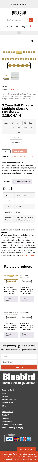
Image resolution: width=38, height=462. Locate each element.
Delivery (5, 396)
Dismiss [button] (33, 459)
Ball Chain (14, 89)
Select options (8, 299)
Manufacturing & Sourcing (12, 424)
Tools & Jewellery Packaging (12, 428)
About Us (5, 418)
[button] (19, 32)
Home (4, 94)
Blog (4, 406)
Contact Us (6, 415)
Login (4, 393)
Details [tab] (7, 181)
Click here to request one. (25, 157)
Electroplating (7, 421)
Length (6, 123)
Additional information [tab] (21, 181)
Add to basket (19, 151)
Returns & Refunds (9, 399)
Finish (6, 138)
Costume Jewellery (14, 94)
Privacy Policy (7, 403)
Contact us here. (28, 255)
